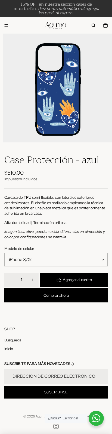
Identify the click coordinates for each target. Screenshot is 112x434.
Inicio (8, 348)
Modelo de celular (19, 248)
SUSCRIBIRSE (56, 392)
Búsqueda (12, 340)
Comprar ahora (56, 295)
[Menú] (6, 25)
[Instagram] (56, 426)
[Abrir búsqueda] (93, 25)
